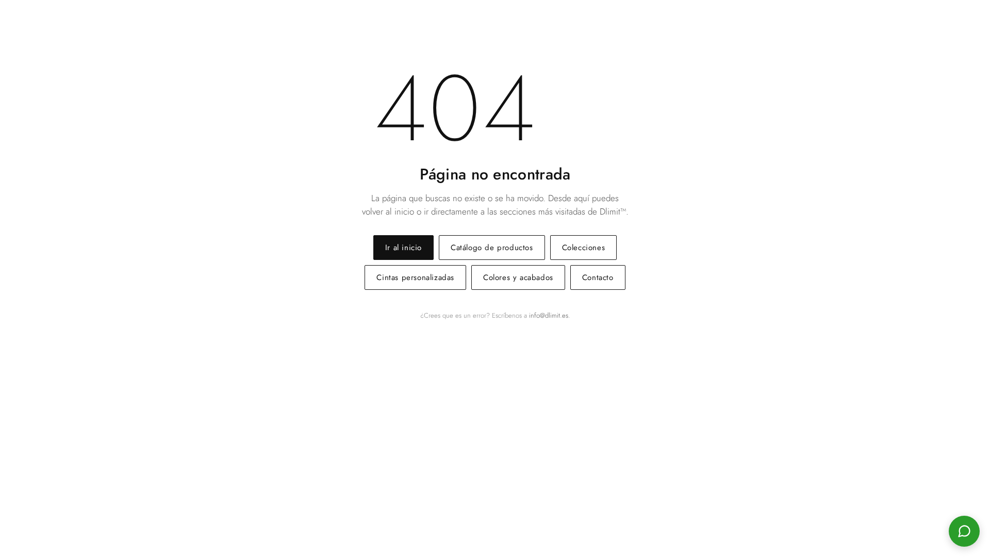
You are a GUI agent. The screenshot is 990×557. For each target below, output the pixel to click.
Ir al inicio (403, 247)
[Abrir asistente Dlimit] (964, 531)
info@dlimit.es (548, 315)
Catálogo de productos (492, 247)
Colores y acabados (518, 277)
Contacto (598, 277)
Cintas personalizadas (415, 277)
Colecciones (583, 247)
